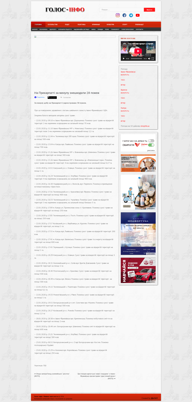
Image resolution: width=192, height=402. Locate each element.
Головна (38, 25)
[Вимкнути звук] (149, 58)
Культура (110, 25)
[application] (138, 51)
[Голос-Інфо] (65, 9)
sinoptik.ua (144, 126)
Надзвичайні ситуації (81, 29)
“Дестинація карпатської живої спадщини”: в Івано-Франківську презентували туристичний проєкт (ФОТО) (96, 376)
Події (67, 25)
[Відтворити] (124, 58)
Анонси (34, 29)
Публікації (139, 25)
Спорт (124, 25)
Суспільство (53, 25)
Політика (81, 25)
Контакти (139, 29)
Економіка (43, 29)
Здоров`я (53, 29)
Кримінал (96, 25)
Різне (107, 29)
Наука (93, 29)
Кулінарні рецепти (65, 29)
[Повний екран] (153, 58)
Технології (115, 29)
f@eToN (154, 398)
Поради (100, 29)
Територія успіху (127, 29)
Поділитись (40, 97)
